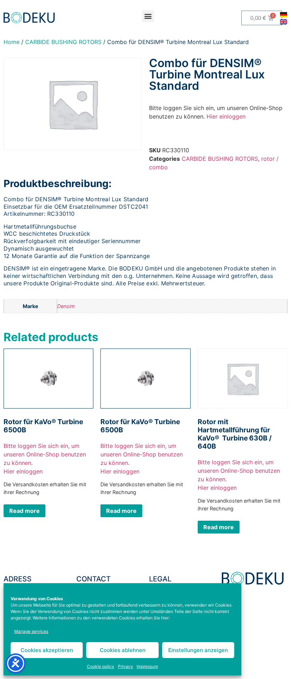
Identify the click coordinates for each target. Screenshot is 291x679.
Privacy (125, 666)
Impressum (147, 666)
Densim (66, 306)
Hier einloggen (226, 116)
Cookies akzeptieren (47, 650)
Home (12, 41)
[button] (148, 16)
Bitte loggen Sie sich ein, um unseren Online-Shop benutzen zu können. (45, 454)
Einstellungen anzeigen (198, 650)
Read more (24, 510)
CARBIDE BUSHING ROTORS (63, 41)
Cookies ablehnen (123, 650)
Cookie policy (100, 666)
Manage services (31, 631)
